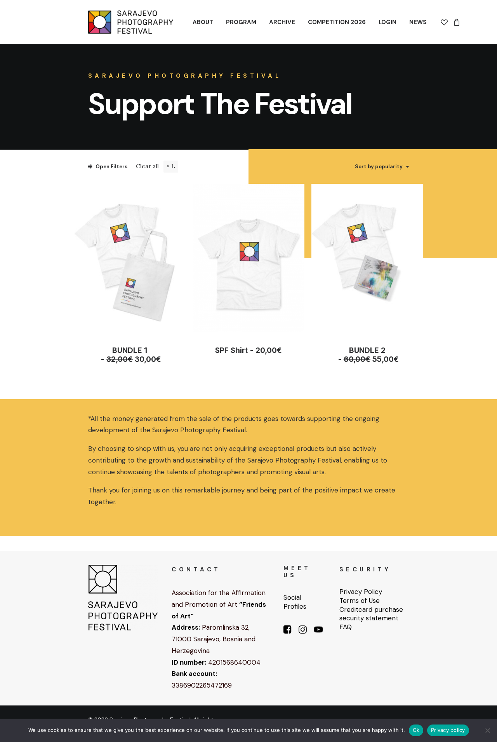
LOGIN (387, 22)
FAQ (345, 627)
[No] (487, 730)
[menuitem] (203, 22)
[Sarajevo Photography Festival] (131, 22)
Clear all (147, 166)
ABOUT (203, 22)
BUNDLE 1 (133, 355)
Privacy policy (448, 730)
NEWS (418, 22)
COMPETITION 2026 (337, 22)
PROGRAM (241, 22)
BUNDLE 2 (371, 355)
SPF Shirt (248, 350)
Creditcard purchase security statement (371, 614)
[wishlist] (445, 22)
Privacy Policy (360, 591)
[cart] (455, 22)
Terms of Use (359, 600)
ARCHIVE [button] (282, 22)
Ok (416, 730)
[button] (130, 258)
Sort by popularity (379, 167)
